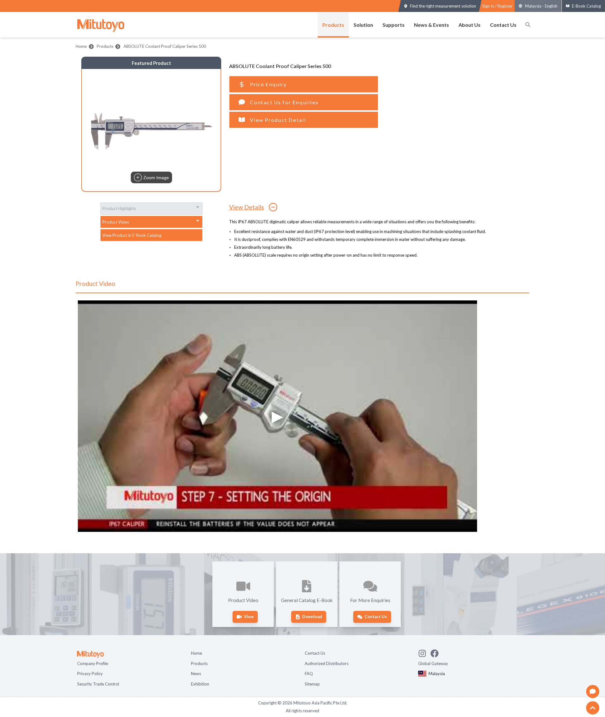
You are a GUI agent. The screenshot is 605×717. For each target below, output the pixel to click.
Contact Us (503, 25)
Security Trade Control (98, 683)
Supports (394, 25)
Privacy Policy (90, 673)
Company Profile (92, 663)
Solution (363, 25)
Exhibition (200, 683)
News (196, 673)
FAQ (309, 673)
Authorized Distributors (327, 663)
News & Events (431, 25)
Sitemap (312, 683)
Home (81, 46)
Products (333, 25)
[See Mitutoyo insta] (424, 652)
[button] (151, 130)
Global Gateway (433, 663)
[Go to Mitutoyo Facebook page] (436, 652)
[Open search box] (527, 24)
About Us (469, 25)
